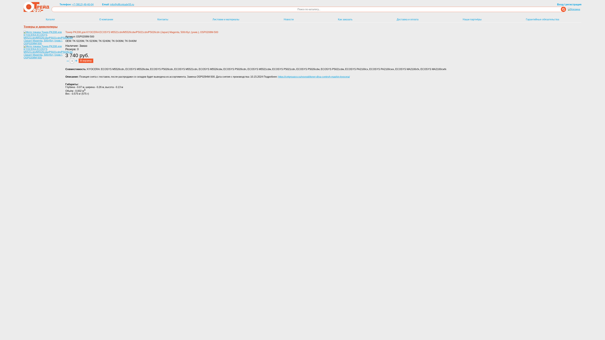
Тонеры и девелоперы (41, 26)
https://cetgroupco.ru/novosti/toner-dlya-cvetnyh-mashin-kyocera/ (314, 76)
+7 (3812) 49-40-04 (83, 4)
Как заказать (345, 19)
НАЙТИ (563, 9)
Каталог (50, 19)
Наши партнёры (472, 19)
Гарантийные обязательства (542, 19)
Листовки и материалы (226, 19)
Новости (289, 19)
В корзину (86, 60)
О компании (106, 19)
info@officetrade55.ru (122, 4)
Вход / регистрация (569, 4)
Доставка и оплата (407, 19)
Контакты (162, 19)
